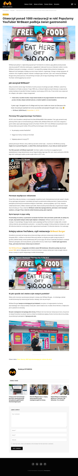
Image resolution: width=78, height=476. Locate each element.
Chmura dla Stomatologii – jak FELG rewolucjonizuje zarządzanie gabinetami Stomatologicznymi (17, 399)
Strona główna (6, 10)
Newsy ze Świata (38, 4)
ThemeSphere (47, 470)
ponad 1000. (12, 250)
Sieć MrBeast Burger (15, 248)
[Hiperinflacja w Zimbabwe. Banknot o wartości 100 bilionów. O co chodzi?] (60, 389)
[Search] (75, 4)
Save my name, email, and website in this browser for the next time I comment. (33, 443)
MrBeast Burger (57, 231)
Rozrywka (56, 4)
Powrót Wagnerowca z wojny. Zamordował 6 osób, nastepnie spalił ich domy (39, 398)
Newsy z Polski (28, 4)
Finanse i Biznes (48, 4)
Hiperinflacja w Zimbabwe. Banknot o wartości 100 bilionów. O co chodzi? (59, 398)
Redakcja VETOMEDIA (25, 369)
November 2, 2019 (33, 110)
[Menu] (72, 4)
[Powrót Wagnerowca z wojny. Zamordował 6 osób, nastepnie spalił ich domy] (39, 389)
